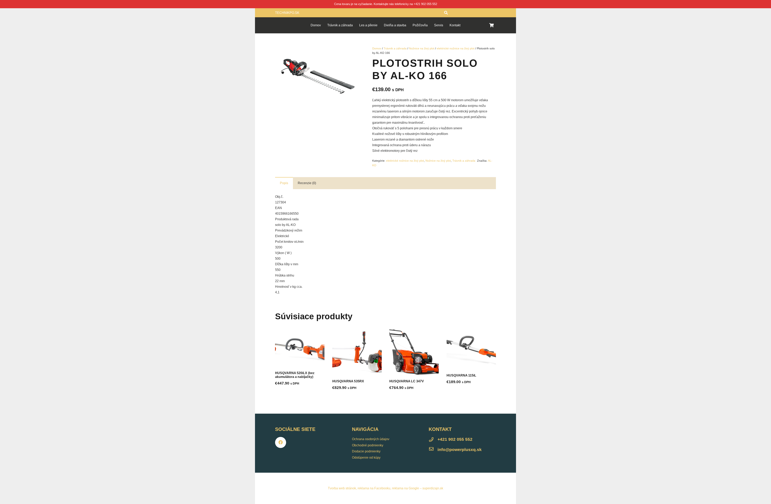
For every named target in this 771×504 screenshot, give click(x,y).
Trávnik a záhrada (395, 48)
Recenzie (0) (307, 183)
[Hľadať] (446, 12)
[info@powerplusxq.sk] (433, 449)
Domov (376, 48)
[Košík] (491, 25)
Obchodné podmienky (367, 445)
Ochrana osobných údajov (370, 439)
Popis (284, 183)
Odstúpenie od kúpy (366, 457)
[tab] (284, 183)
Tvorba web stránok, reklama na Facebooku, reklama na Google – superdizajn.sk (385, 488)
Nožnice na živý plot (421, 48)
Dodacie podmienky (366, 451)
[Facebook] (280, 442)
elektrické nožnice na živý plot (455, 48)
